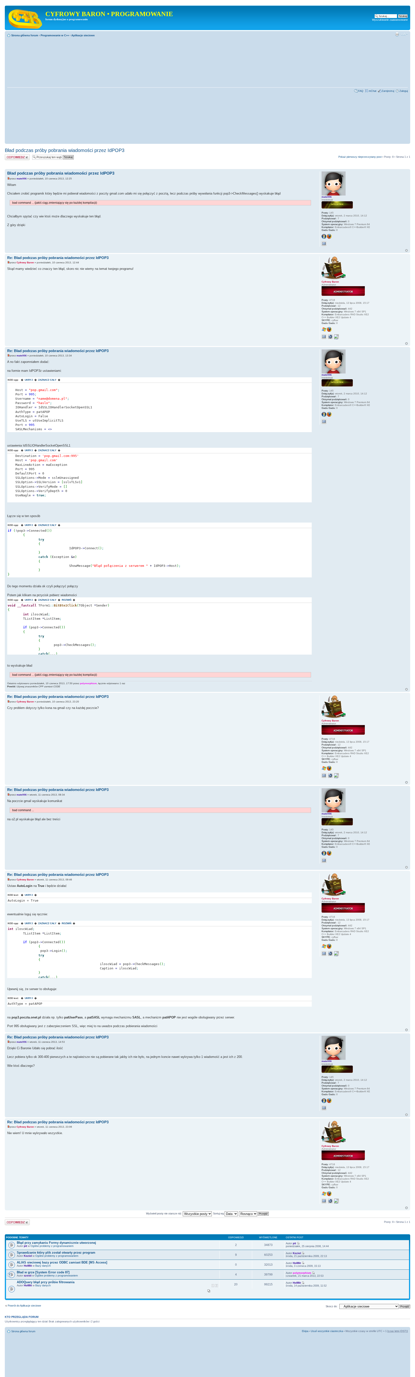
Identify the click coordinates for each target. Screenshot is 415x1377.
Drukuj (397, 34)
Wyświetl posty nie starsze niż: (164, 1213)
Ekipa (305, 1331)
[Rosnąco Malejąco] (254, 1213)
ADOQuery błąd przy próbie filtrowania (45, 1282)
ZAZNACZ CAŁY (47, 380)
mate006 (22, 178)
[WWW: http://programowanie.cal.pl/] (330, 336)
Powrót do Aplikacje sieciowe (24, 1305)
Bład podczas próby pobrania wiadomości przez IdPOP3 (64, 150)
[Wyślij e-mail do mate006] (324, 243)
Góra (406, 250)
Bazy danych (43, 1265)
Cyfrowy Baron (25, 262)
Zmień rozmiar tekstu (404, 34)
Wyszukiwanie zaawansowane (390, 19)
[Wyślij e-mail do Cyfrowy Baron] (324, 336)
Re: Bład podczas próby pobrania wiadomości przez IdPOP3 (58, 258)
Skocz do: (331, 1306)
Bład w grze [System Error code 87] (43, 1272)
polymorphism (88, 683)
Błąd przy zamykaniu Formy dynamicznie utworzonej (56, 1242)
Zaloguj (403, 90)
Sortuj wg (219, 1213)
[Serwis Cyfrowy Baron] (25, 18)
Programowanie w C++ (55, 35)
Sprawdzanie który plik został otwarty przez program (56, 1252)
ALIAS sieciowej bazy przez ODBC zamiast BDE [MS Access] (62, 1262)
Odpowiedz (11, 155)
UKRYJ (29, 380)
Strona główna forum (24, 35)
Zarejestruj (388, 90)
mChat (372, 90)
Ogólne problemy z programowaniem (52, 1245)
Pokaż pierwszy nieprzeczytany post (360, 156)
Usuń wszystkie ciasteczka (327, 1331)
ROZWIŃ (66, 600)
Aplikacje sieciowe (83, 35)
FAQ (360, 90)
